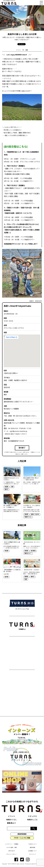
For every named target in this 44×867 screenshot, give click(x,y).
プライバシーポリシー (11, 854)
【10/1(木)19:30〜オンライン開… (31, 543)
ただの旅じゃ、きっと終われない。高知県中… (31, 506)
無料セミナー (28, 553)
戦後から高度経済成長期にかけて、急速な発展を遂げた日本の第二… (12, 510)
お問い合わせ (11, 851)
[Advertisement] (22, 653)
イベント (18, 50)
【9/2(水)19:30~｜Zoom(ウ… (31, 570)
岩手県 (6, 577)
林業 (26, 579)
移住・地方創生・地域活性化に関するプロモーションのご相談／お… (31, 483)
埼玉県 (6, 551)
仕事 (12, 486)
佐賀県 (6, 486)
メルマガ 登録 (9, 847)
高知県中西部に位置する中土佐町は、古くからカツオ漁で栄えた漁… (31, 510)
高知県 (26, 514)
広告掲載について (32, 851)
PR (23, 50)
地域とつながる (35, 514)
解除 (16, 847)
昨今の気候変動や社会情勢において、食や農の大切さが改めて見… (12, 547)
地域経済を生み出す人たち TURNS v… (11, 479)
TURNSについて (32, 844)
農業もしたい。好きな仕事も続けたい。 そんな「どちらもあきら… (31, 547)
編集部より (11, 823)
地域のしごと (32, 820)
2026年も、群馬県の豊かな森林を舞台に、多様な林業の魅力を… (31, 573)
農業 (27, 50)
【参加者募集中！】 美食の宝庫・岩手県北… (12, 570)
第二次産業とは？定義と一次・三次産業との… (11, 506)
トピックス (32, 816)
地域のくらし (28, 517)
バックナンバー (8, 844)
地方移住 (33, 551)
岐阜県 (26, 551)
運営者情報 (32, 847)
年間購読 (16, 844)
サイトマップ (32, 854)
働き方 (6, 489)
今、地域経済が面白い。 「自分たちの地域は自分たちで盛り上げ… (12, 483)
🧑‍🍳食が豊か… (7, 574)
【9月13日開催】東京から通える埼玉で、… (12, 543)
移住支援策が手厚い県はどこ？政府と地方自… (31, 479)
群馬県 (26, 576)
